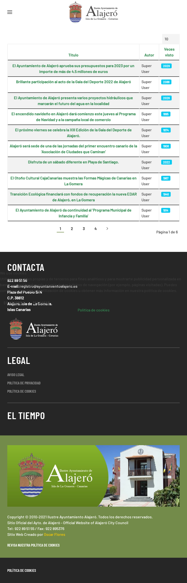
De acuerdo (14, 302)
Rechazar (41, 302)
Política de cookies (94, 310)
